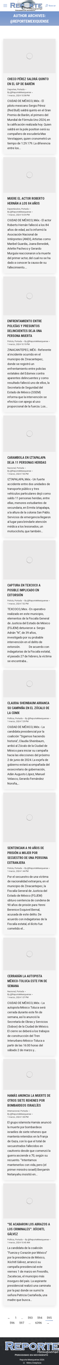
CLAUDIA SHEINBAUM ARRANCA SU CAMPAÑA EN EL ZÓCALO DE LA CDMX (28, 708)
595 (49, 1317)
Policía (10, 341)
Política (10, 718)
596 (12, 1323)
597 (21, 1323)
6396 (38, 1323)
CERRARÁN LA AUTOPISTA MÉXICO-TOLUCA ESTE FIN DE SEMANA (27, 981)
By (19, 92)
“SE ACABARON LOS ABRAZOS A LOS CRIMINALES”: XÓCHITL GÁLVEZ (28, 1229)
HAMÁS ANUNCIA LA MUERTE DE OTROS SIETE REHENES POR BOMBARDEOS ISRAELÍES (28, 1100)
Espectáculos (13, 209)
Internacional (13, 1111)
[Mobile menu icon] (5, 6)
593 (30, 1317)
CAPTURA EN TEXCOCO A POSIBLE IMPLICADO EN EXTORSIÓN (23, 590)
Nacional (11, 468)
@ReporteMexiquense (29, 21)
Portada (21, 89)
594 (39, 1317)
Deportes (11, 89)
